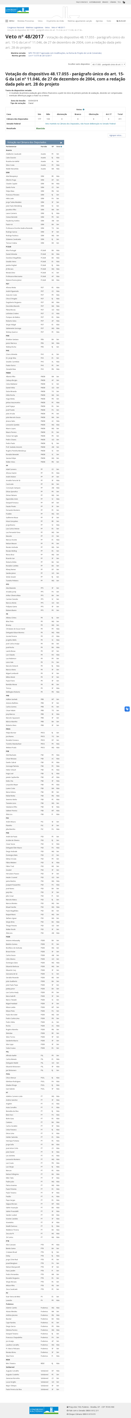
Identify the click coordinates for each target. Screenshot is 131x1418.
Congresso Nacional (15, 27)
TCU (119, 2)
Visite (109, 21)
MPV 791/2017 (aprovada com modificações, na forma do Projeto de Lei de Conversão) (65, 53)
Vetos (40, 21)
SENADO (105, 2)
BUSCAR (122, 21)
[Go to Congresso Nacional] (17, 10)
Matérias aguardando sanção (80, 21)
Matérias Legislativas (34, 27)
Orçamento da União (55, 21)
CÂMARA (113, 2)
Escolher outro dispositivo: (79, 64)
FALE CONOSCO (82, 2)
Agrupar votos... (116, 135)
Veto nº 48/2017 (58, 27)
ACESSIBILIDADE (95, 2)
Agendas (99, 21)
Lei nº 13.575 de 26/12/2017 (40, 55)
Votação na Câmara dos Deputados (26, 142)
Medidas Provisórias (26, 21)
